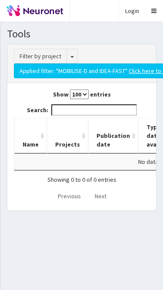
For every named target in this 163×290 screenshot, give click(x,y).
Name (31, 144)
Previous (69, 196)
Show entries (82, 94)
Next (100, 196)
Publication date (113, 140)
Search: (37, 110)
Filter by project (40, 56)
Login (132, 11)
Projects (67, 144)
